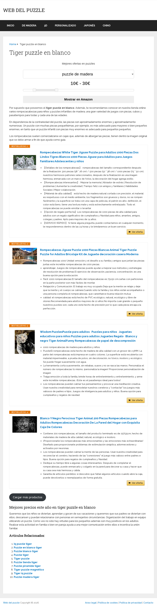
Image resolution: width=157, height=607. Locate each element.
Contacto (148, 602)
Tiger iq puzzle (23, 573)
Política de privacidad (130, 602)
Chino (107, 25)
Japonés (89, 25)
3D (45, 25)
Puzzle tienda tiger (26, 562)
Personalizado (65, 25)
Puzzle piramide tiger (27, 566)
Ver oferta (137, 232)
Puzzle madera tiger (26, 577)
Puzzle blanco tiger (26, 551)
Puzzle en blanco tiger (28, 547)
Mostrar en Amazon (78, 99)
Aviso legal (90, 602)
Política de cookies (108, 602)
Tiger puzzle (22, 558)
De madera (29, 25)
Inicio (10, 25)
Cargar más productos (27, 497)
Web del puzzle (24, 10)
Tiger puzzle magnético (29, 569)
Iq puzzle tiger (23, 543)
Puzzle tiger (21, 554)
